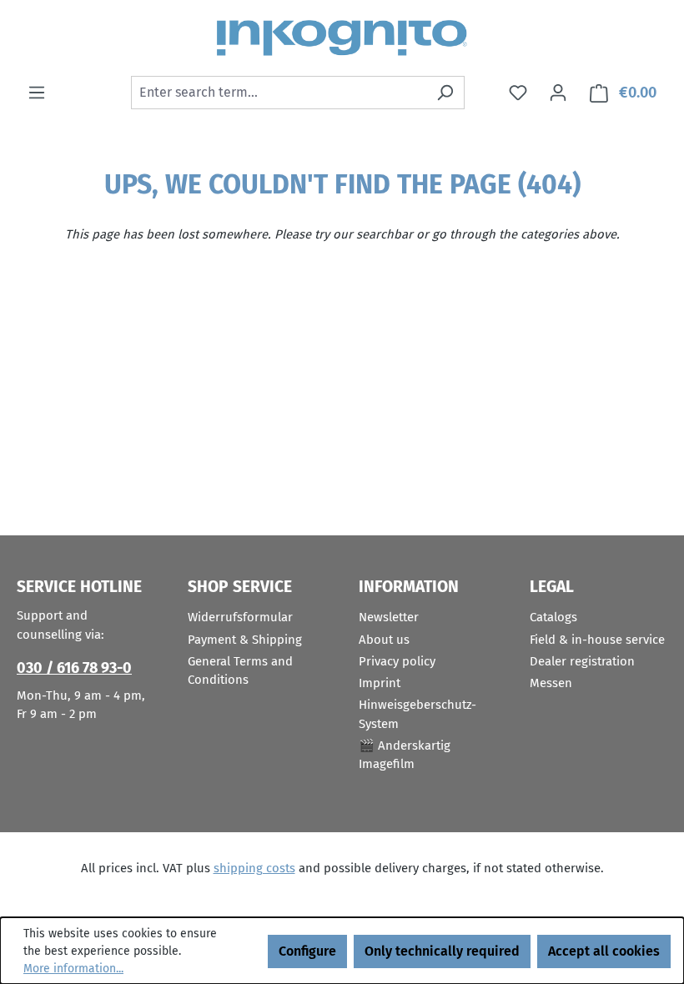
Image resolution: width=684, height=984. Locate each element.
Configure (307, 951)
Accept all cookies (604, 951)
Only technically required (442, 951)
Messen (551, 682)
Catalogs (553, 617)
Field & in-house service (597, 639)
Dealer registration (582, 661)
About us (384, 639)
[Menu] (37, 92)
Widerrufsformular (240, 617)
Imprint (379, 682)
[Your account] (558, 92)
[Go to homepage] (342, 38)
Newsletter (389, 617)
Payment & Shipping (245, 639)
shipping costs (254, 868)
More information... (73, 968)
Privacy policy (397, 661)
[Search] (445, 92)
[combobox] (278, 92)
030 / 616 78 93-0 (74, 668)
